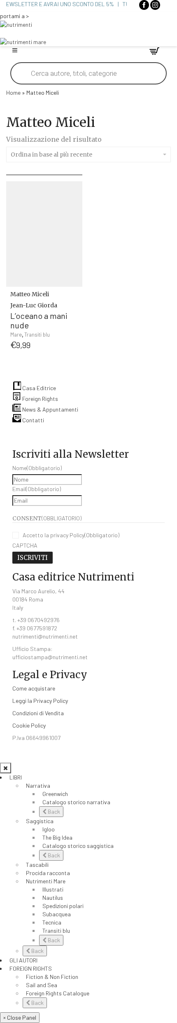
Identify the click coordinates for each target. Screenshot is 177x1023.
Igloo (48, 829)
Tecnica (51, 922)
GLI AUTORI (23, 960)
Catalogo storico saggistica (78, 845)
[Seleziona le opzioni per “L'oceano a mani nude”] (74, 299)
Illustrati (52, 889)
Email (36, 488)
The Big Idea (57, 837)
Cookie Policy (29, 725)
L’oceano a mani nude (39, 320)
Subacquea (56, 914)
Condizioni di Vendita (38, 712)
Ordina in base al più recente (51, 154)
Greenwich (55, 793)
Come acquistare (33, 688)
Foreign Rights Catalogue (57, 993)
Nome (37, 467)
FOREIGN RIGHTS (30, 968)
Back (53, 811)
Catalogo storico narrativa (76, 801)
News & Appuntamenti (49, 409)
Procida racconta (48, 872)
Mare (16, 334)
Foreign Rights (39, 398)
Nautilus (52, 897)
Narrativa (38, 785)
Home (13, 92)
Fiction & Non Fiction (52, 976)
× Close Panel (19, 1017)
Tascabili (37, 864)
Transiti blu (37, 334)
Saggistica (40, 820)
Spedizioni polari (63, 905)
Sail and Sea (41, 984)
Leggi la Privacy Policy (40, 700)
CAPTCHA (24, 545)
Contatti (32, 420)
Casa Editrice (38, 387)
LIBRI (15, 777)
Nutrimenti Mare (45, 881)
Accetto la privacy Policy (71, 534)
